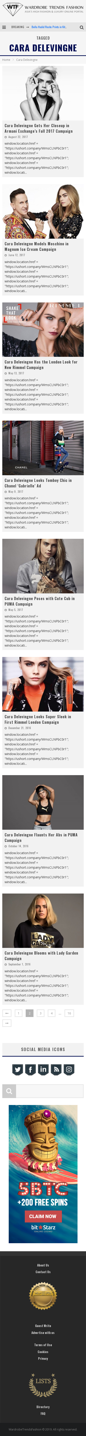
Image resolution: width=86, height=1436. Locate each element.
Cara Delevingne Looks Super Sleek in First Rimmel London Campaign (38, 719)
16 (69, 1013)
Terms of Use (43, 1344)
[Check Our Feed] (56, 1075)
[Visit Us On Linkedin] (43, 1075)
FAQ (43, 1413)
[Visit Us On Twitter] (17, 1075)
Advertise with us (43, 1332)
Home (6, 60)
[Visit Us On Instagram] (68, 1075)
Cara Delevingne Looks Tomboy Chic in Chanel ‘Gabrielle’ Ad (38, 483)
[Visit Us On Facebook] (30, 1075)
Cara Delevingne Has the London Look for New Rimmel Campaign (41, 364)
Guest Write (43, 1325)
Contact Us (43, 1271)
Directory (43, 1406)
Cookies (43, 1351)
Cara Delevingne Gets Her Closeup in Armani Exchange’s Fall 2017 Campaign (39, 128)
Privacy (43, 1358)
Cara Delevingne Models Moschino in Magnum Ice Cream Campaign (37, 246)
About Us (43, 1265)
